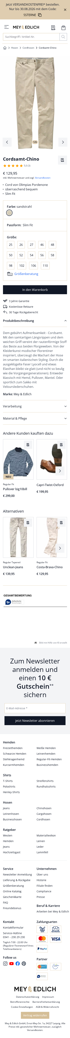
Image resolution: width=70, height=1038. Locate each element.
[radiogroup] (35, 210)
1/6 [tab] (35, 142)
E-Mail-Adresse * (16, 909)
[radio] (9, 212)
